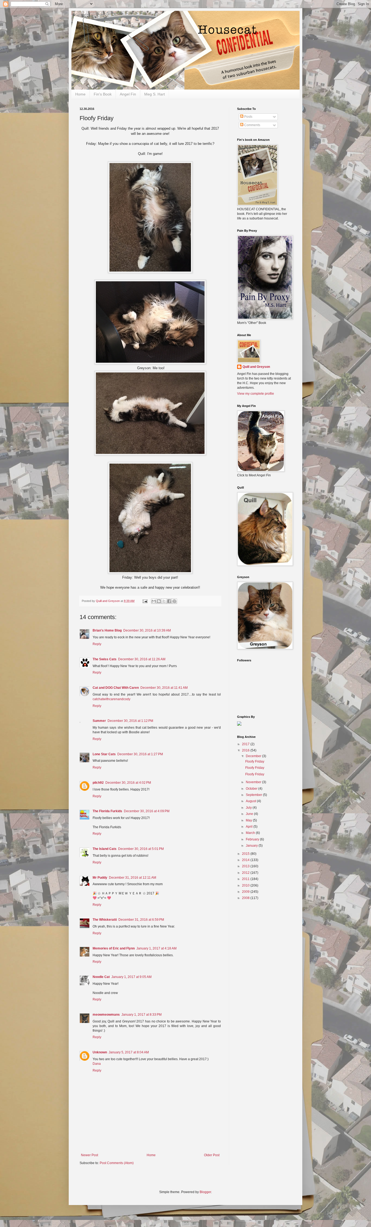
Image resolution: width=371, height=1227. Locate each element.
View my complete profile (255, 394)
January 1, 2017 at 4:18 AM (156, 948)
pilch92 (98, 783)
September (254, 795)
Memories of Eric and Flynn (114, 948)
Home (80, 94)
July (249, 807)
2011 (246, 879)
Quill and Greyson (256, 367)
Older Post (211, 1155)
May (249, 820)
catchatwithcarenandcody (111, 699)
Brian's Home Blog (107, 630)
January (252, 845)
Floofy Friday (254, 761)
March (251, 833)
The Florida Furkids (107, 811)
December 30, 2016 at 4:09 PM (146, 811)
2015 (246, 854)
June (250, 814)
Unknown (100, 1052)
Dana (97, 1064)
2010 (246, 885)
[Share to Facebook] (169, 601)
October (252, 789)
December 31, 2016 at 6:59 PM (141, 920)
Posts (247, 117)
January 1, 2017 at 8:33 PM (141, 1014)
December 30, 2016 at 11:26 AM (141, 659)
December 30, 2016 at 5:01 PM (141, 849)
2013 (246, 866)
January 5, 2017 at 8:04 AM (129, 1052)
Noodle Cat (101, 977)
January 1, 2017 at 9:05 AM (131, 977)
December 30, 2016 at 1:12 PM (130, 721)
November (254, 782)
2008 (246, 898)
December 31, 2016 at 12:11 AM (132, 877)
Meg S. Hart (154, 94)
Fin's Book (103, 94)
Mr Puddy (100, 877)
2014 (246, 860)
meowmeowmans (106, 1014)
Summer (99, 721)
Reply (97, 644)
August (251, 801)
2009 (246, 892)
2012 (246, 873)
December (254, 756)
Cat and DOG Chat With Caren (116, 688)
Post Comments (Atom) (117, 1163)
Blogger (205, 1192)
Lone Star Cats (104, 754)
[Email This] (153, 601)
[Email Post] (144, 601)
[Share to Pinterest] (174, 601)
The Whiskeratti (105, 920)
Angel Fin (128, 94)
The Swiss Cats (105, 659)
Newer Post (89, 1155)
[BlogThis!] (159, 601)
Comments (251, 125)
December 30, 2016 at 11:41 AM (164, 688)
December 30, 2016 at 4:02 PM (128, 783)
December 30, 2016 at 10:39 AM (147, 630)
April (249, 826)
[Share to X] (164, 601)
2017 (246, 744)
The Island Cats (105, 849)
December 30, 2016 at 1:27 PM (140, 754)
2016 (246, 750)
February (253, 839)
